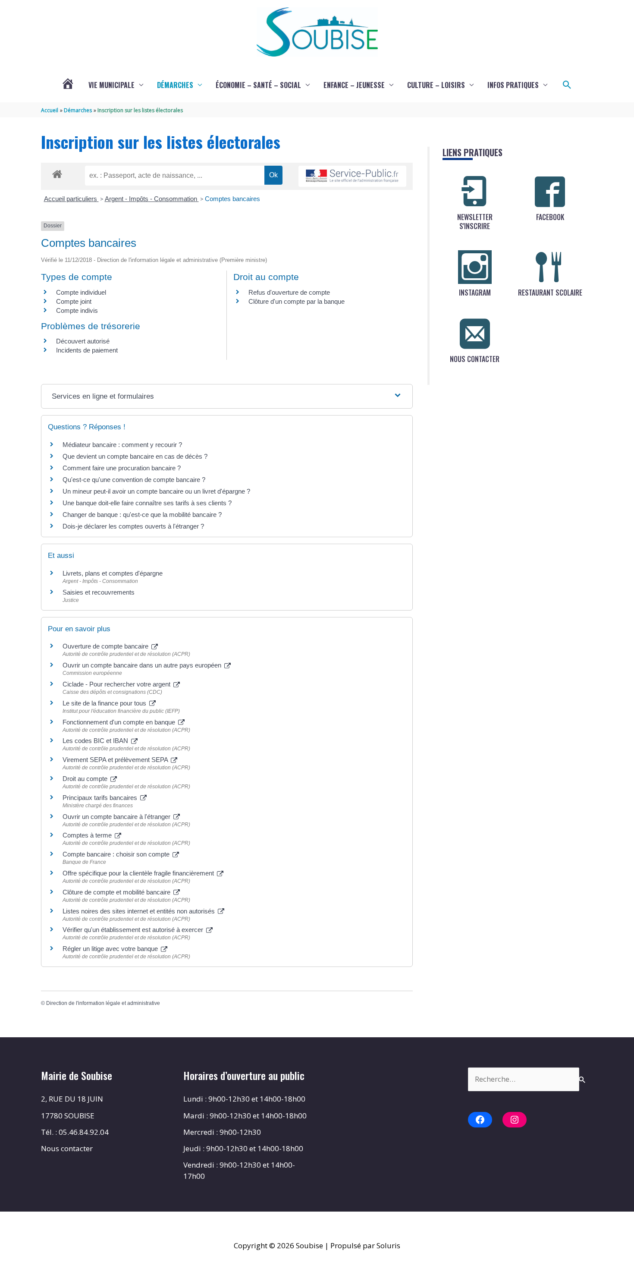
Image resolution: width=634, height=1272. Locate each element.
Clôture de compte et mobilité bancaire (117, 892)
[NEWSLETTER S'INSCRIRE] (475, 191)
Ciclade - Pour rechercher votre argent (117, 684)
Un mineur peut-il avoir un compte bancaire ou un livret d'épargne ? (156, 491)
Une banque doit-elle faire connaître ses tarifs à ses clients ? (147, 503)
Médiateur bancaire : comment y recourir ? (122, 444)
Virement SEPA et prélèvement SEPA (116, 759)
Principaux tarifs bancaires (101, 797)
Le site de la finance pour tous (105, 703)
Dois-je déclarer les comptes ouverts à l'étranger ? (133, 526)
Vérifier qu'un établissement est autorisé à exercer (134, 929)
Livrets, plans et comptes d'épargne (113, 573)
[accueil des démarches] (57, 172)
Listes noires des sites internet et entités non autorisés (140, 911)
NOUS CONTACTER (474, 359)
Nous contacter (67, 1148)
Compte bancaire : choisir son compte (117, 854)
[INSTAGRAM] (475, 267)
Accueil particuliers (71, 198)
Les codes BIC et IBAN (96, 740)
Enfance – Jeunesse (354, 85)
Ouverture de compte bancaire (106, 646)
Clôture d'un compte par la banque (296, 301)
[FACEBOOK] (550, 191)
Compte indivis (77, 310)
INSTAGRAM (475, 292)
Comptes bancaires (232, 198)
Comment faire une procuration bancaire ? (122, 468)
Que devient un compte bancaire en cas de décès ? (135, 456)
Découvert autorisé (83, 341)
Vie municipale (111, 85)
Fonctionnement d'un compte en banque (120, 722)
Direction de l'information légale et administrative (103, 1003)
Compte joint (73, 301)
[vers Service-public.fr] (352, 176)
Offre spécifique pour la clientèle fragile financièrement (139, 873)
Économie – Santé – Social (258, 85)
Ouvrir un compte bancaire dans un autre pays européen (143, 665)
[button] (567, 85)
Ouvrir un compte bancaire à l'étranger (117, 816)
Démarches (175, 85)
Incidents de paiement (87, 350)
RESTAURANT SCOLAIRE (550, 292)
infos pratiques (513, 85)
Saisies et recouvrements (99, 592)
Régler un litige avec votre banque (111, 948)
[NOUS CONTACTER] (475, 333)
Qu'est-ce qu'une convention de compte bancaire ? (134, 479)
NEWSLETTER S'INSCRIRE (475, 221)
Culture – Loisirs (436, 85)
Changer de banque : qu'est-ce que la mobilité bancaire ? (142, 514)
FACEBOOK (550, 217)
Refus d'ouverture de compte (289, 292)
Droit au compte (86, 778)
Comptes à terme (88, 835)
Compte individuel (81, 292)
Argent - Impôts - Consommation (152, 198)
